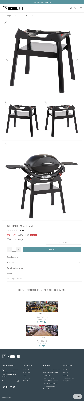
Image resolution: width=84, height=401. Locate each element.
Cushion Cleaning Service (50, 383)
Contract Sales (47, 389)
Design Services (47, 375)
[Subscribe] (17, 381)
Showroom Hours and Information (41, 296)
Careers (65, 375)
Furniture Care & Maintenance (51, 370)
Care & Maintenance (15, 268)
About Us (65, 372)
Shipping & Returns (14, 279)
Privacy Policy (67, 381)
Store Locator (67, 370)
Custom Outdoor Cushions (50, 381)
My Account (26, 372)
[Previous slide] (7, 59)
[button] (71, 8)
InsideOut (8, 397)
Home (4, 16)
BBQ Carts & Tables (13, 16)
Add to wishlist (63, 242)
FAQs (24, 375)
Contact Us (26, 370)
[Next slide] (77, 59)
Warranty (10, 273)
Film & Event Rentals (49, 386)
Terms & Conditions (68, 378)
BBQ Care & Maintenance (50, 372)
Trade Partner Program (49, 378)
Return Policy (26, 378)
